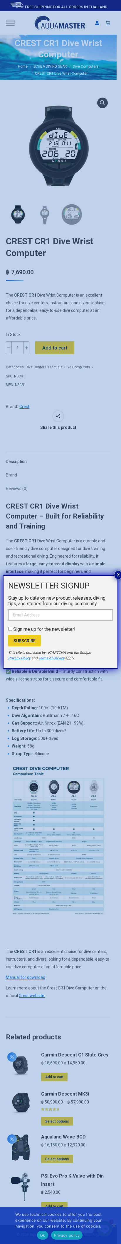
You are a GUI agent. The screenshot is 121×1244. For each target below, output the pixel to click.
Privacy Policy (19, 658)
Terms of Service (51, 658)
